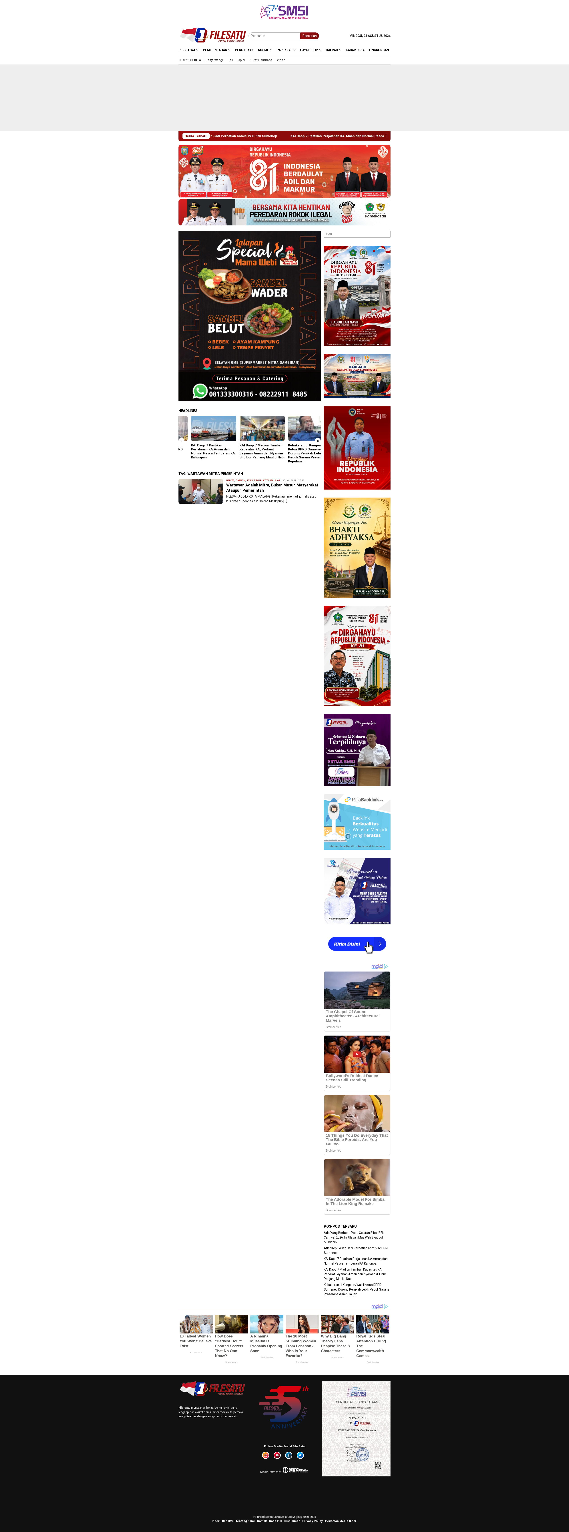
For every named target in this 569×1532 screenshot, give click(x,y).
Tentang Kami (245, 1521)
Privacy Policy (312, 1521)
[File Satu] (213, 35)
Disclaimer (292, 1521)
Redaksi (227, 1521)
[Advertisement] (284, 98)
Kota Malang (271, 480)
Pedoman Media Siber (341, 1521)
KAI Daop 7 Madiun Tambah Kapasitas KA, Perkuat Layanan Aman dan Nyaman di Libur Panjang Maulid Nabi (328, 136)
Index (216, 1521)
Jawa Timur (254, 480)
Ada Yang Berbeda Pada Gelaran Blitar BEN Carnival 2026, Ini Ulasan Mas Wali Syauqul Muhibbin (297, 451)
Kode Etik (275, 1521)
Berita (230, 480)
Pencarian (310, 36)
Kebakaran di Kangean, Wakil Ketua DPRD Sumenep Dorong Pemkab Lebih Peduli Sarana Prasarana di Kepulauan (249, 453)
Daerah (240, 480)
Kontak (262, 1521)
